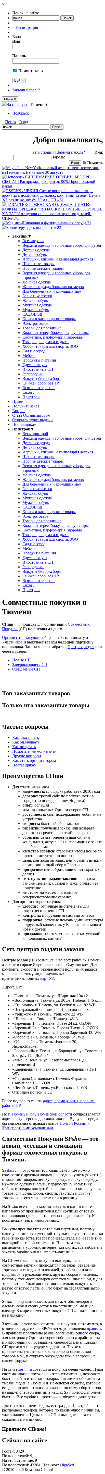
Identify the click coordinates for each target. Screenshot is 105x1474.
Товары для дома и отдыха (45, 342)
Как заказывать (25, 737)
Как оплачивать (26, 742)
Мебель (28, 355)
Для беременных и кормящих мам (51, 291)
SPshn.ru (9, 1170)
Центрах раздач (81, 647)
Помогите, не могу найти (34, 751)
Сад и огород (33, 351)
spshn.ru (25, 1369)
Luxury (28, 392)
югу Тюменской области (51, 1114)
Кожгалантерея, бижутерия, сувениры (55, 332)
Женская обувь (35, 300)
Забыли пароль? (26, 90)
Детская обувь (34, 254)
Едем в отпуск (34, 365)
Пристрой (31, 397)
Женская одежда (36, 282)
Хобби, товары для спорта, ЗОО (50, 346)
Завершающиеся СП (29, 664)
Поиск (10, 122)
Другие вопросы (26, 756)
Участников (12, 642)
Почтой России (73, 1123)
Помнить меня (30, 71)
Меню (10, 99)
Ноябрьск (20, 113)
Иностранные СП (37, 369)
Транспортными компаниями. (28, 1128)
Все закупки (33, 241)
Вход (23, 122)
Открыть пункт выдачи (32, 420)
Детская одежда (36, 250)
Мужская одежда (37, 305)
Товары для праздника (41, 328)
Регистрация (27, 27)
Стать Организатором (31, 415)
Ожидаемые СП (26, 669)
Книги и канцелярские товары (49, 319)
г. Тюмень (16, 1114)
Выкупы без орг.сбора (41, 378)
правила (94, 1328)
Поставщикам (24, 424)
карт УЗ (47, 978)
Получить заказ (25, 406)
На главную (16, 104)
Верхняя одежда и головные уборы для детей (61, 245)
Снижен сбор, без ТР (40, 383)
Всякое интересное (38, 388)
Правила (19, 401)
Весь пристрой (35, 433)
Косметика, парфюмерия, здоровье (52, 337)
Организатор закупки (21, 637)
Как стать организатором (34, 760)
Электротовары (35, 323)
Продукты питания (39, 360)
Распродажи (33, 374)
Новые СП (21, 660)
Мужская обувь (35, 309)
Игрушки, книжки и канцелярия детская (57, 259)
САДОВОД (32, 314)
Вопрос (18, 410)
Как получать (24, 747)
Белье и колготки (37, 296)
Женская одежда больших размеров (53, 286)
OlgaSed (67, 1465)
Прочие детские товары (43, 268)
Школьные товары (38, 264)
